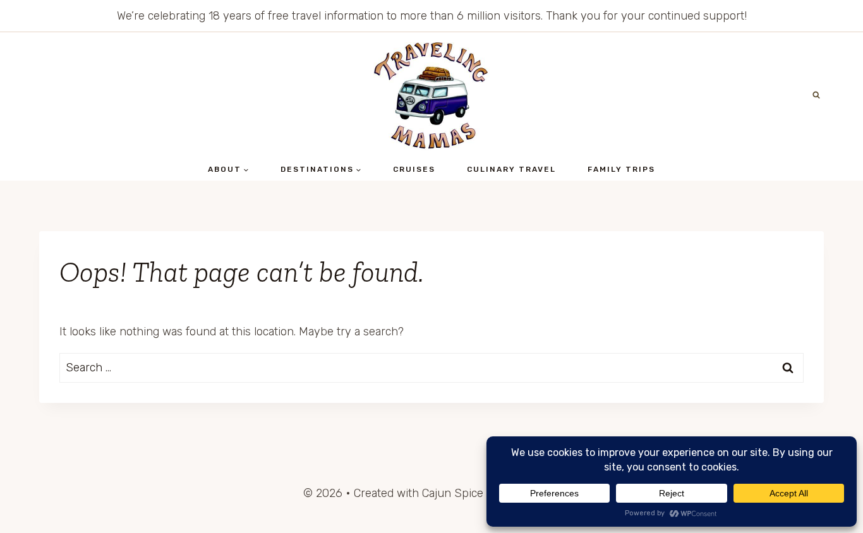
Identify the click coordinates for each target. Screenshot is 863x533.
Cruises (414, 169)
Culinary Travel (511, 169)
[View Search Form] (816, 95)
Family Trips (621, 169)
